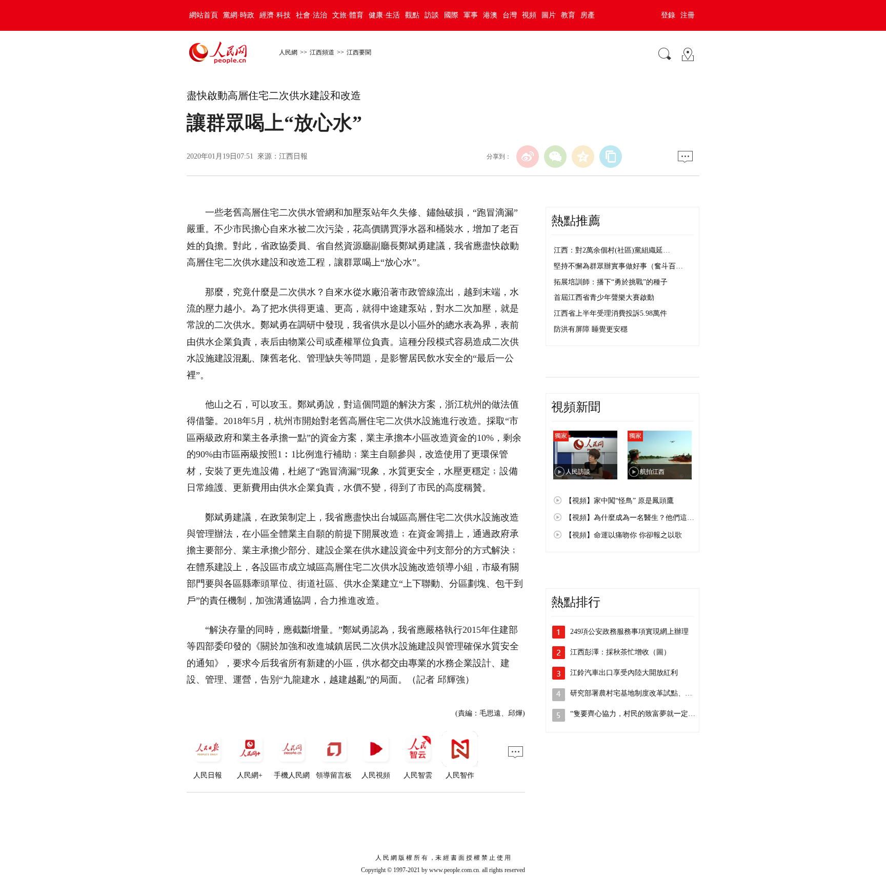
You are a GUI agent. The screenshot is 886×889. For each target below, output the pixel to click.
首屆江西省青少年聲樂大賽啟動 (604, 297)
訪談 (432, 15)
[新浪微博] (527, 156)
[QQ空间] (583, 156)
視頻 (529, 15)
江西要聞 (359, 52)
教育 (568, 15)
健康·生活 (384, 15)
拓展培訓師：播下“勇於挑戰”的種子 (611, 282)
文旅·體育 (348, 15)
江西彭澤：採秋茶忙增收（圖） (620, 652)
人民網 (288, 52)
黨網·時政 (238, 15)
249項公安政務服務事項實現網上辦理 (629, 631)
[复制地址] (610, 156)
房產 (587, 15)
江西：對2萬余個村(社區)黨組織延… (612, 250)
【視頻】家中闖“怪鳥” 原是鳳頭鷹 (619, 501)
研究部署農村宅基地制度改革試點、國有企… (642, 693)
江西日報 (293, 156)
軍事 (471, 15)
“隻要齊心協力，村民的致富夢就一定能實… (640, 714)
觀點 (412, 15)
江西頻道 (322, 52)
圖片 (548, 15)
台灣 (509, 15)
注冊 (687, 15)
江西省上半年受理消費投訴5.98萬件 (610, 313)
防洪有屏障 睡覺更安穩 (591, 329)
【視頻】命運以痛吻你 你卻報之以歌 (623, 535)
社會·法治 (311, 15)
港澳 (490, 15)
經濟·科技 (275, 15)
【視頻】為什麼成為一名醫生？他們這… (629, 517)
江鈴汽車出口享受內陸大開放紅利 (624, 673)
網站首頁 (203, 15)
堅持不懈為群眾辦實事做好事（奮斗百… (618, 266)
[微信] (555, 156)
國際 (451, 15)
